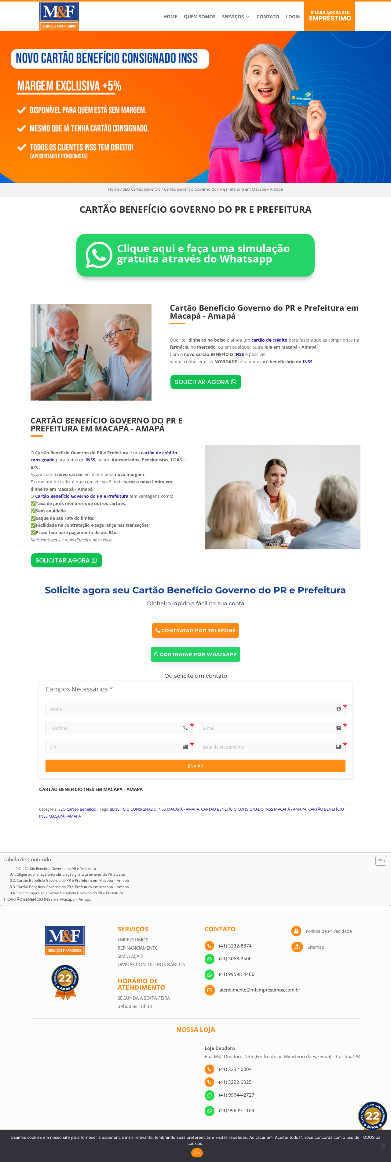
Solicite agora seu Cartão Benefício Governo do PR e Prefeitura (69, 893)
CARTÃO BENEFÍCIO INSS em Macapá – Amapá (49, 899)
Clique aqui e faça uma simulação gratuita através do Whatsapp (70, 874)
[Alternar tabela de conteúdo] (378, 861)
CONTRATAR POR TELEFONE (198, 630)
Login (293, 16)
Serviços (233, 16)
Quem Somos (199, 16)
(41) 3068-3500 (235, 958)
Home (170, 16)
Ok (197, 1152)
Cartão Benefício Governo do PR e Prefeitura (60, 868)
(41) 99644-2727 (236, 1095)
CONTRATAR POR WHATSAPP (198, 654)
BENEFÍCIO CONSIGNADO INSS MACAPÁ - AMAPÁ (154, 809)
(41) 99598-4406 (236, 974)
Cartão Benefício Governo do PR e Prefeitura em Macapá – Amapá (72, 880)
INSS (239, 354)
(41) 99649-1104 (236, 1110)
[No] (383, 1146)
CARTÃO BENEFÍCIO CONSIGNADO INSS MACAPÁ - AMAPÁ (253, 809)
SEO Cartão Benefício (142, 189)
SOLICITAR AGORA (202, 382)
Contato (268, 16)
